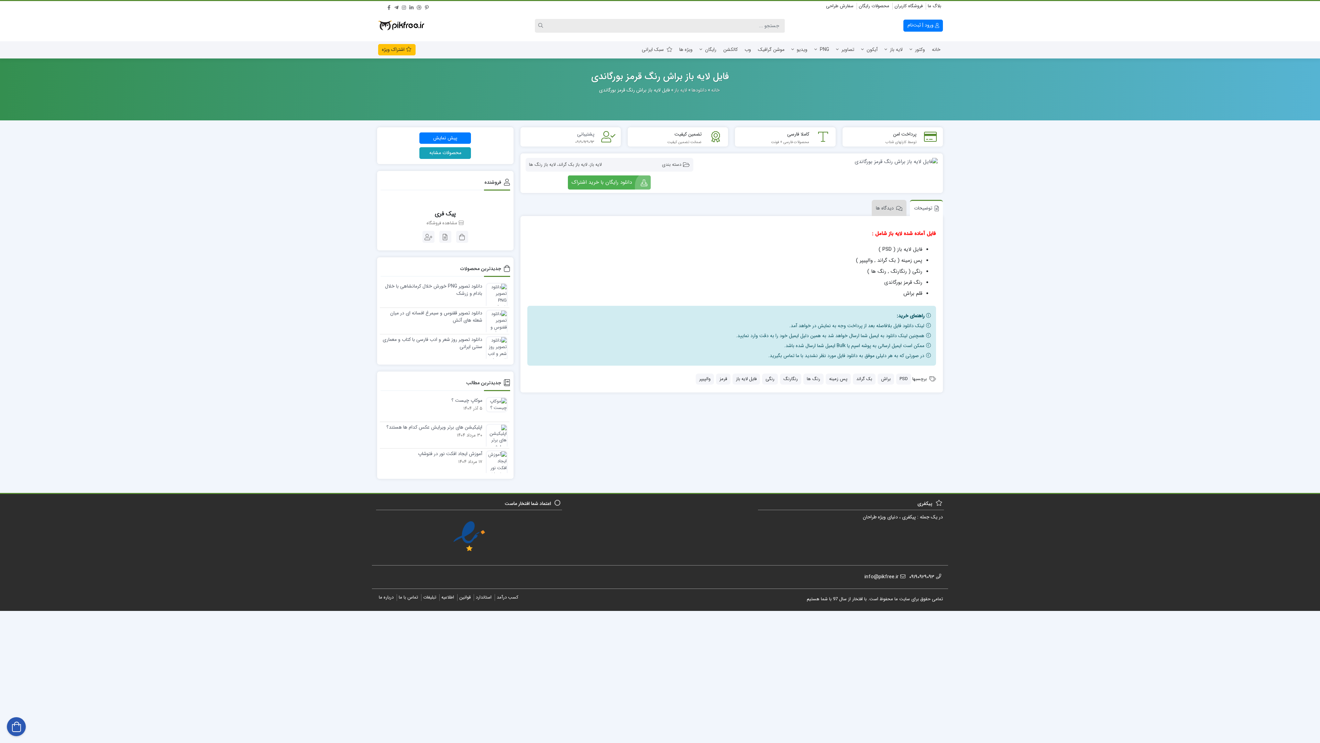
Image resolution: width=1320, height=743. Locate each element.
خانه (936, 49)
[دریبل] (419, 6)
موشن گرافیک (771, 49)
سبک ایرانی (653, 49)
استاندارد (484, 597)
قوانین (465, 597)
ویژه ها (686, 49)
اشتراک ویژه (394, 49)
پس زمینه (838, 379)
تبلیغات (429, 597)
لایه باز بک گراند (572, 164)
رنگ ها (813, 379)
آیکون (872, 49)
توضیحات (923, 208)
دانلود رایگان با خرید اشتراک (601, 182)
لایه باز (896, 49)
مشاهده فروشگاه (443, 223)
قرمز (723, 379)
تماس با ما (408, 597)
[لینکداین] (411, 6)
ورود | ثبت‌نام (921, 25)
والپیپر (705, 379)
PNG (824, 49)
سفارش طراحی (840, 6)
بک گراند (864, 379)
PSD (904, 379)
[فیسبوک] (389, 6)
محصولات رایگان (874, 6)
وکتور (920, 49)
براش (886, 379)
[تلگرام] (396, 6)
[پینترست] (426, 6)
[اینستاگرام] (404, 6)
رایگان (710, 49)
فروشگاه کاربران (908, 6)
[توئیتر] (381, 6)
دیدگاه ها (885, 208)
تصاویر (848, 49)
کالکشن (730, 49)
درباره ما (386, 597)
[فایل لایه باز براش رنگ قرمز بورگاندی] (819, 161)
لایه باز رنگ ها (542, 164)
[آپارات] (434, 6)
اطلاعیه (447, 597)
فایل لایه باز (746, 379)
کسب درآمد (507, 597)
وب (748, 49)
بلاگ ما (934, 6)
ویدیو (802, 49)
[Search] (542, 26)
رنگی (770, 379)
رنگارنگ (790, 379)
